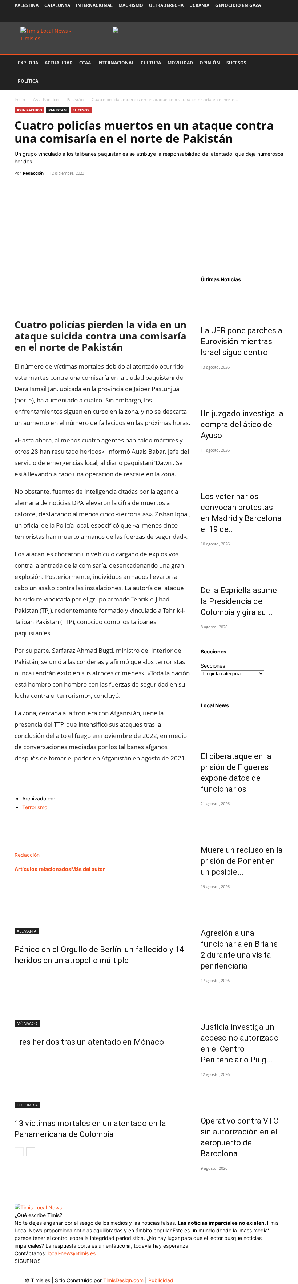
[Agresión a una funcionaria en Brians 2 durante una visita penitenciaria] (242, 905)
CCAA (85, 63)
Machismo (130, 5)
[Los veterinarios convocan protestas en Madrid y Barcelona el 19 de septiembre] (242, 468)
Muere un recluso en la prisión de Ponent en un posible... (242, 861)
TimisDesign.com (124, 1280)
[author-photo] (30, 847)
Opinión (210, 63)
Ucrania (199, 5)
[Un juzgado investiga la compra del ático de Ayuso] (242, 385)
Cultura (151, 63)
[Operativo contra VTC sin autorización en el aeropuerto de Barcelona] (242, 1093)
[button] (274, 63)
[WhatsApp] (55, 189)
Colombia (27, 1105)
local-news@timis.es (72, 1253)
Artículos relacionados (43, 869)
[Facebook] (230, 16)
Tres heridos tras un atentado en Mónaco (89, 1041)
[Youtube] (266, 16)
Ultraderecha (166, 5)
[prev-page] (19, 1151)
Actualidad (59, 63)
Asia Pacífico (46, 99)
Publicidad (160, 1280)
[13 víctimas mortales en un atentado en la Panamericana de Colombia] (102, 1081)
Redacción (33, 173)
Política (28, 81)
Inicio (20, 99)
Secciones (213, 666)
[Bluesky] (278, 16)
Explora (28, 63)
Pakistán (75, 99)
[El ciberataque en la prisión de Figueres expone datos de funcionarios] (242, 728)
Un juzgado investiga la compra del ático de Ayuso (242, 424)
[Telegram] (72, 189)
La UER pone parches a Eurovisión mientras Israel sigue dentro (241, 341)
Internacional (94, 5)
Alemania (26, 931)
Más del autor (88, 869)
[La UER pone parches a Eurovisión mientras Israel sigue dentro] (242, 302)
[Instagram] (242, 16)
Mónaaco (27, 1023)
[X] (254, 16)
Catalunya (57, 5)
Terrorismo (34, 807)
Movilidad (180, 63)
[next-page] (30, 1151)
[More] (89, 189)
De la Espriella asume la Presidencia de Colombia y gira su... (239, 601)
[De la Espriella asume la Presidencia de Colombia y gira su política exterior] (242, 562)
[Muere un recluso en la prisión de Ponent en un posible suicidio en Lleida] (242, 822)
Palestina (27, 5)
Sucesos (236, 63)
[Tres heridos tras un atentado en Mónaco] (102, 999)
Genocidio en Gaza (238, 5)
